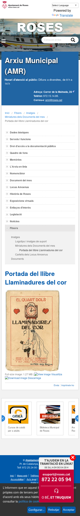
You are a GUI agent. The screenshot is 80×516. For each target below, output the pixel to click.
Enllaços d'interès (20, 207)
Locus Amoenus (19, 187)
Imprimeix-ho (67, 385)
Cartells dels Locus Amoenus (31, 254)
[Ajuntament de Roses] (40, 28)
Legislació (16, 214)
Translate (66, 15)
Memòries (16, 159)
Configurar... (37, 510)
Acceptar (68, 509)
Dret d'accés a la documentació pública (33, 146)
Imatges (30, 113)
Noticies (14, 221)
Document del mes (21, 180)
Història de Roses (20, 194)
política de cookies (31, 501)
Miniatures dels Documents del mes (25, 116)
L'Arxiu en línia (18, 166)
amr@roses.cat (53, 100)
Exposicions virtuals (22, 201)
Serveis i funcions (20, 139)
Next (75, 418)
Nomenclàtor (17, 173)
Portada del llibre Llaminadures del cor (41, 250)
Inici (7, 113)
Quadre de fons (19, 153)
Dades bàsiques (19, 132)
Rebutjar (53, 509)
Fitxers (18, 113)
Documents (17, 258)
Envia (56, 385)
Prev (5, 418)
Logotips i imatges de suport (31, 241)
